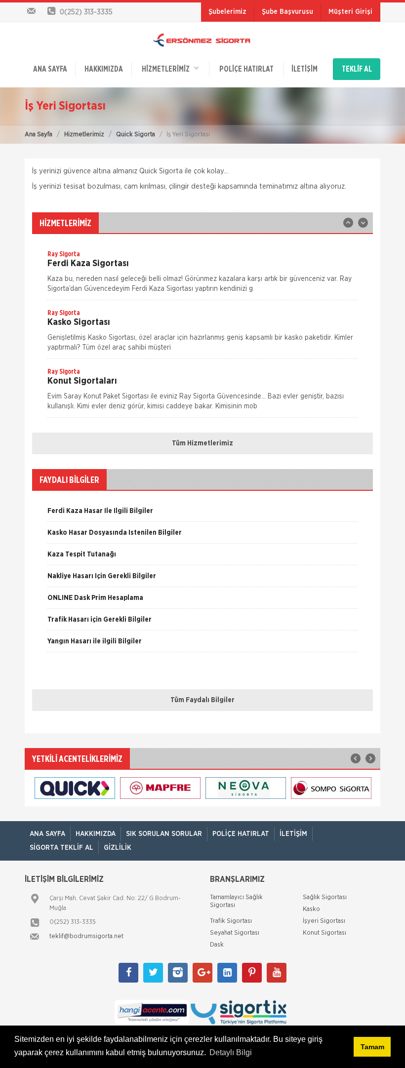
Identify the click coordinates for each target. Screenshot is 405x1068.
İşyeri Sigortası (324, 921)
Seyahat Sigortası (234, 933)
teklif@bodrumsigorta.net (86, 936)
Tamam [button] (372, 1047)
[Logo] (202, 40)
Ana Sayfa (38, 134)
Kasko (311, 909)
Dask (217, 945)
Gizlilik (117, 847)
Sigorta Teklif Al (61, 847)
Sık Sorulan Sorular (164, 834)
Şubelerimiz (227, 11)
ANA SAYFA (50, 69)
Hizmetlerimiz (84, 134)
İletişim (304, 69)
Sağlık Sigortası (325, 897)
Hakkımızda (103, 69)
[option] (202, 274)
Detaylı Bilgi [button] (230, 1052)
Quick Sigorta (135, 134)
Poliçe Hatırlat (246, 69)
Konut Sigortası (324, 933)
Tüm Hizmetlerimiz (202, 443)
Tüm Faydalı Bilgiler (202, 700)
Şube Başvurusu (287, 11)
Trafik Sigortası (231, 921)
